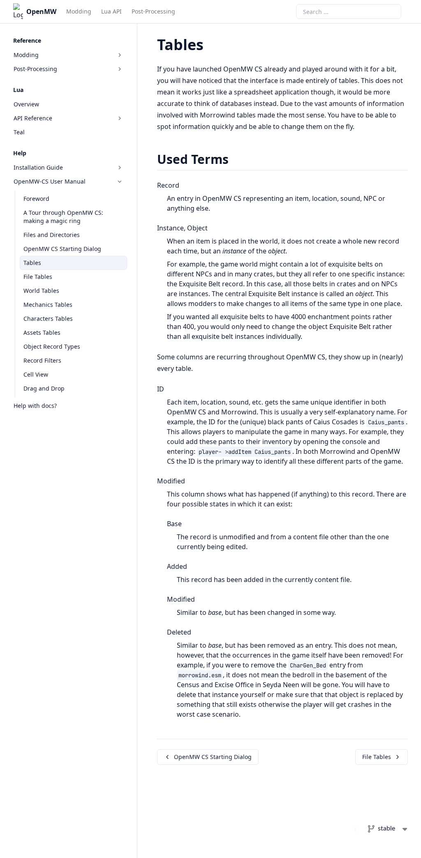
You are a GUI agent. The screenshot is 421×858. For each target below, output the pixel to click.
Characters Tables (48, 318)
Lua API (111, 11)
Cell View (35, 374)
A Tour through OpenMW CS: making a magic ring (63, 217)
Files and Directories (51, 235)
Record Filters (42, 360)
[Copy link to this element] (212, 46)
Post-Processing (153, 11)
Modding (78, 11)
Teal (19, 132)
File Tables (37, 277)
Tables (32, 263)
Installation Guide (38, 167)
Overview (26, 104)
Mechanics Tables (47, 304)
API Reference (33, 118)
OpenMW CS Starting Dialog (62, 249)
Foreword (36, 198)
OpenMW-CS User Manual (50, 181)
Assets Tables (41, 332)
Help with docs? (35, 405)
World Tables (41, 290)
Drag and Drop (44, 388)
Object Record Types (51, 346)
